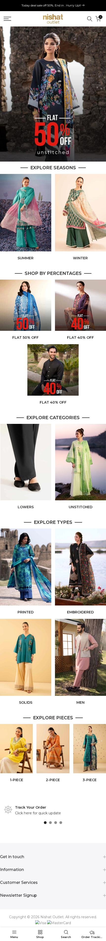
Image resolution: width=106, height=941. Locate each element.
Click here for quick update (38, 813)
